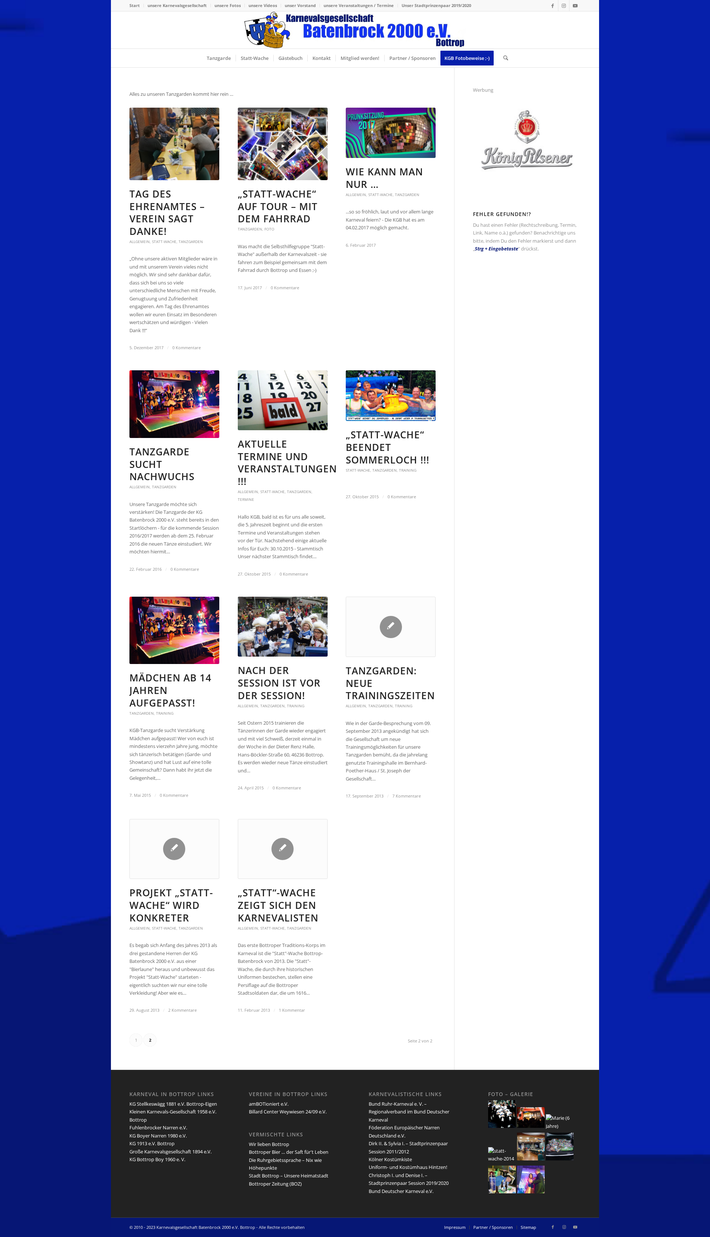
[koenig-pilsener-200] (527, 184)
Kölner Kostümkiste (390, 1159)
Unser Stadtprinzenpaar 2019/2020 (436, 5)
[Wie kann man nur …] (391, 133)
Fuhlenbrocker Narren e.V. (158, 1127)
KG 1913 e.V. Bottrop (152, 1143)
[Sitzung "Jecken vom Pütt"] (502, 1191)
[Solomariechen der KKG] (560, 1126)
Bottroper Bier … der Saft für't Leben (288, 1152)
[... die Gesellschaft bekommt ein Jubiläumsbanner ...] (531, 1126)
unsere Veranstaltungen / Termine (359, 5)
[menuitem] (136, 5)
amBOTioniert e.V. (268, 1104)
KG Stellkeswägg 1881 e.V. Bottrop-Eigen (173, 1104)
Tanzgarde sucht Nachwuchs (162, 464)
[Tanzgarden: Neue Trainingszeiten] (391, 627)
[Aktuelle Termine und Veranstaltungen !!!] (283, 400)
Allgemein (139, 241)
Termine (246, 499)
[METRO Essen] (560, 1158)
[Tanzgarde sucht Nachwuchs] (174, 404)
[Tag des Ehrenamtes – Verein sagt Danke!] (174, 144)
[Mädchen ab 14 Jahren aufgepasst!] (174, 630)
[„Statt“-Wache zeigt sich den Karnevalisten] (283, 849)
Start (134, 5)
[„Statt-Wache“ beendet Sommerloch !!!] (391, 395)
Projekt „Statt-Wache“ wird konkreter (171, 905)
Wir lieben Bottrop (269, 1144)
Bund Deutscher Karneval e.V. (401, 1191)
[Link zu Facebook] (552, 5)
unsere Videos (262, 5)
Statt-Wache (164, 241)
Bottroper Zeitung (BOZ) (275, 1183)
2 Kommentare (182, 1010)
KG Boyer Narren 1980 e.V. (158, 1135)
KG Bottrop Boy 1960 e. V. (157, 1159)
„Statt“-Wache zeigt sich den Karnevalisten (278, 905)
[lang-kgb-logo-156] (355, 29)
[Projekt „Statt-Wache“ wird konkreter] (174, 849)
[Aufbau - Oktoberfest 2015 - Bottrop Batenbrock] (531, 1158)
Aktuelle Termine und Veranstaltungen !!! (287, 462)
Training (407, 470)
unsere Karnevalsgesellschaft (177, 5)
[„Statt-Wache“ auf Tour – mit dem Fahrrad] (283, 144)
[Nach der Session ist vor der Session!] (283, 627)
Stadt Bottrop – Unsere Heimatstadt (288, 1175)
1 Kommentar (292, 1010)
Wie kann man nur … (384, 178)
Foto (269, 229)
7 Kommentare (406, 796)
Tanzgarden (191, 241)
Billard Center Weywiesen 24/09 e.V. (288, 1111)
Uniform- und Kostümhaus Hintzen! (408, 1167)
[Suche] (503, 58)
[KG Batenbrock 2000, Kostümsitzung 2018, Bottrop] (531, 1191)
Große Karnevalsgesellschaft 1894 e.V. (170, 1151)
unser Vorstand (300, 5)
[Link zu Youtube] (575, 5)
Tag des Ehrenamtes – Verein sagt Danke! (167, 212)
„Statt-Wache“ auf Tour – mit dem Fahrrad (278, 206)
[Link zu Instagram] (563, 5)
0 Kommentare (186, 347)
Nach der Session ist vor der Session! (279, 683)
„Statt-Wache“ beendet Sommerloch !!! (387, 447)
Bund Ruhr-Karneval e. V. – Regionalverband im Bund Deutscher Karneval (409, 1112)
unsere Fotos (227, 5)
